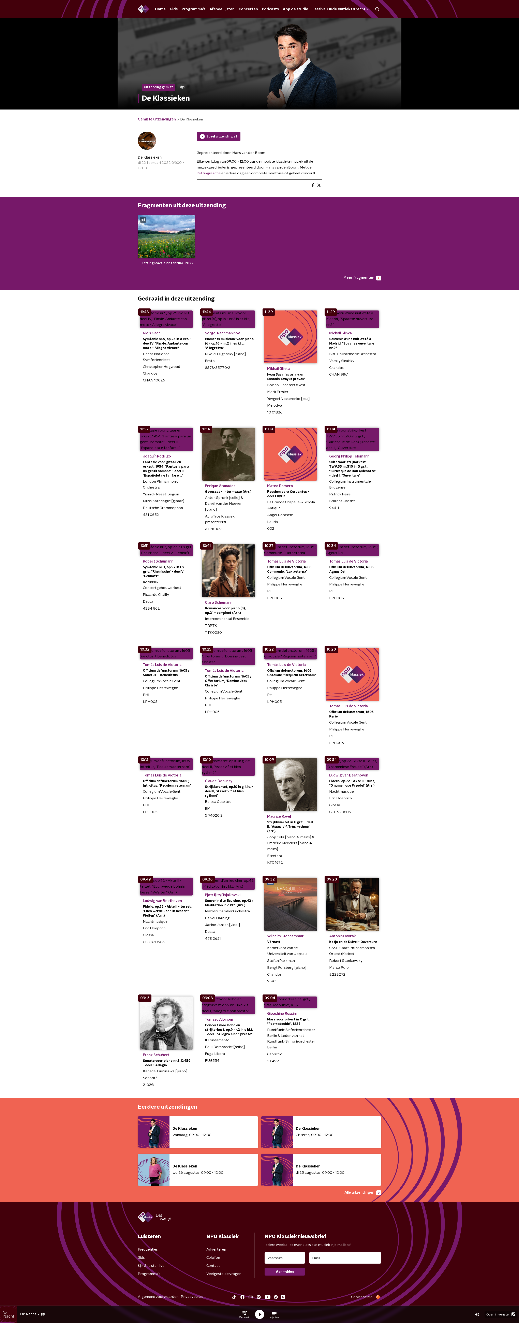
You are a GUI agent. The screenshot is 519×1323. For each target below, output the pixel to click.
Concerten (248, 9)
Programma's (193, 9)
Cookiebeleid (362, 1297)
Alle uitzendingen (359, 1192)
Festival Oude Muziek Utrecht (338, 9)
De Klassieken (150, 157)
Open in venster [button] (498, 1314)
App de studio (295, 9)
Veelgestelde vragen (223, 1274)
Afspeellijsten (222, 9)
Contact (213, 1266)
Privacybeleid (192, 1297)
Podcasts (270, 9)
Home (160, 9)
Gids (174, 9)
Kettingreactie (209, 173)
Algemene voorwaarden (158, 1297)
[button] (244, 1314)
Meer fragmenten (358, 278)
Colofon (213, 1258)
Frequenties (148, 1249)
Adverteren (216, 1249)
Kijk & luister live (151, 1266)
